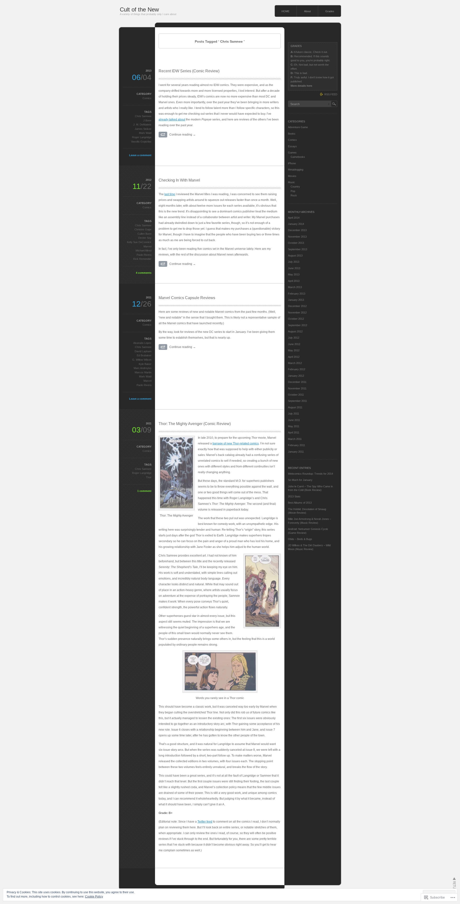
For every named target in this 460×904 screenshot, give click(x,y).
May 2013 (293, 274)
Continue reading (182, 134)
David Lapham (143, 351)
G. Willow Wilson (141, 359)
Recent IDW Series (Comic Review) (189, 71)
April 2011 (293, 432)
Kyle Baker (145, 364)
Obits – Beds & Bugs (300, 539)
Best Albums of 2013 (300, 502)
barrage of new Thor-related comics (236, 443)
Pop (293, 191)
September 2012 (297, 325)
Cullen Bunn (144, 233)
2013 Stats (294, 496)
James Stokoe (143, 128)
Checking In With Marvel (179, 180)
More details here (301, 85)
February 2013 (296, 293)
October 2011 (296, 394)
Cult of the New (139, 9)
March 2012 (295, 363)
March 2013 (295, 287)
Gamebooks (298, 156)
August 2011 (295, 407)
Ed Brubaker (144, 355)
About (307, 11)
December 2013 (297, 230)
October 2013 (296, 242)
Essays (292, 146)
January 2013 (296, 299)
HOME (285, 11)
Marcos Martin (143, 372)
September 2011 (297, 400)
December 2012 (297, 306)
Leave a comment (140, 155)
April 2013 (293, 280)
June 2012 (294, 344)
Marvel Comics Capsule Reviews (187, 298)
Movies (292, 176)
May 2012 (293, 350)
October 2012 (296, 318)
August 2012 (295, 331)
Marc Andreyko (142, 368)
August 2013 (295, 255)
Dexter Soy (144, 237)
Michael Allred (143, 250)
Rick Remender (142, 258)
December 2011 (297, 382)
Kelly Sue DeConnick (139, 242)
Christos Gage (142, 229)
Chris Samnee (143, 116)
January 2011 (296, 451)
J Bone (147, 120)
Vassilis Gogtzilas (141, 141)
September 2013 (297, 249)
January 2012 (296, 375)
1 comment (144, 490)
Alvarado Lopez (142, 342)
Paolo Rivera (144, 254)
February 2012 (296, 369)
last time (169, 194)
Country (295, 186)
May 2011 (293, 426)
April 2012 (293, 356)
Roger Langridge (141, 137)
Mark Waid (145, 132)
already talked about (172, 119)
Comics (147, 98)
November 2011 (297, 388)
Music (291, 182)
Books (291, 133)
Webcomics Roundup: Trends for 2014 (310, 473)
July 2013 (293, 261)
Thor (148, 477)
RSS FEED (330, 94)
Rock (294, 195)
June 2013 (294, 268)
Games (292, 152)
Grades (329, 11)
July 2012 (293, 337)
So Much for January (300, 479)
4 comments (143, 272)
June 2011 (294, 420)
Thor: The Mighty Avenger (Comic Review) (195, 424)
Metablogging (295, 169)
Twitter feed (204, 821)
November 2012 (297, 312)
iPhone (292, 163)
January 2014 (296, 223)
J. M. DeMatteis (142, 124)
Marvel (147, 246)
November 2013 (297, 236)
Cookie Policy (94, 896)
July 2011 (293, 413)
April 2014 (293, 217)
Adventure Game (298, 127)
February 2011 (296, 445)
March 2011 (295, 439)
